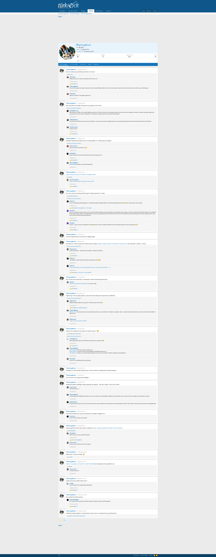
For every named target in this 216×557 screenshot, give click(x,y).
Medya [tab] (90, 64)
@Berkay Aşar (73, 312)
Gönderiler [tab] (83, 64)
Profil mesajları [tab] (63, 64)
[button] (66, 10)
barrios (72, 201)
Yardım (150, 555)
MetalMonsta (74, 119)
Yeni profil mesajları (74, 13)
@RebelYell (72, 164)
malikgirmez (73, 339)
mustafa (72, 359)
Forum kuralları (144, 555)
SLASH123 (73, 433)
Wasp (71, 483)
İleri (64, 520)
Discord (108, 11)
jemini (72, 282)
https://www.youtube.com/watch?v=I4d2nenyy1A (113, 243)
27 (103, 57)
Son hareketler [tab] (74, 64)
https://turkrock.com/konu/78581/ (78, 321)
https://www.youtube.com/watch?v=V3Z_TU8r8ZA (108, 428)
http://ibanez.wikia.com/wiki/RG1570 (79, 283)
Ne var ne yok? (73, 11)
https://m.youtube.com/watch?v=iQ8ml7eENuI (79, 464)
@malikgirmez (73, 353)
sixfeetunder (74, 127)
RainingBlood (71, 69)
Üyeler (91, 11)
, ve (81, 208)
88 (78, 57)
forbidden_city (74, 111)
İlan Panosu (99, 11)
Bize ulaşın (136, 555)
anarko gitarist (74, 179)
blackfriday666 (74, 499)
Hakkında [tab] (96, 64)
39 (155, 57)
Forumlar (62, 11)
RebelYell (73, 153)
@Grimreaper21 (73, 351)
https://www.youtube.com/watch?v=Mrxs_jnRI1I (82, 181)
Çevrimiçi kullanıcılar (63, 13)
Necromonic (73, 146)
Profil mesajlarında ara (86, 13)
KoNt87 (72, 210)
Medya (83, 11)
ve (79, 307)
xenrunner (73, 249)
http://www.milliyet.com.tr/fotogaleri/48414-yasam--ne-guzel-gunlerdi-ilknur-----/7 (90, 267)
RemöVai (72, 77)
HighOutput (73, 301)
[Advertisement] (108, 30)
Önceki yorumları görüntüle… (74, 108)
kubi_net (72, 416)
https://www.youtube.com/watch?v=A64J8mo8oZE (81, 174)
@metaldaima (73, 350)
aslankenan (73, 402)
